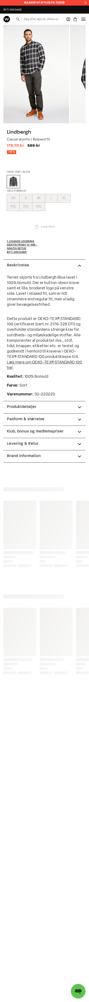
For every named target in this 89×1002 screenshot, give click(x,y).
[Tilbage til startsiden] (6, 19)
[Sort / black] (13, 181)
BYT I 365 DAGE (12, 10)
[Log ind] (68, 19)
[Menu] (83, 19)
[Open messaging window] (78, 991)
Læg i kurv (48, 226)
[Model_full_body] (36, 74)
